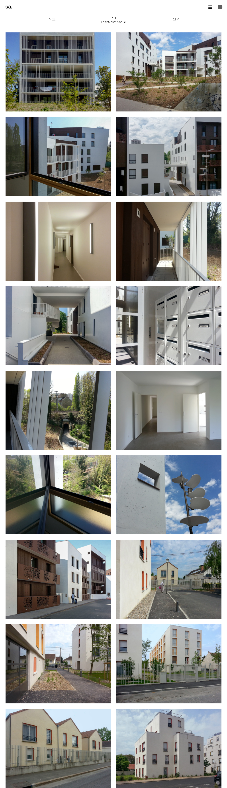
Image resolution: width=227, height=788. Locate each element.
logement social (114, 22)
